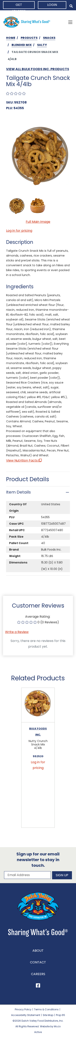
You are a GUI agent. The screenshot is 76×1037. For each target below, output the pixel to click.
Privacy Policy (23, 1009)
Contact (38, 962)
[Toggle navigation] (70, 22)
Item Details (18, 492)
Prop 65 (60, 1015)
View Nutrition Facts (22, 460)
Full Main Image (38, 221)
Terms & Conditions (46, 1009)
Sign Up (62, 875)
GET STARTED (19, 5)
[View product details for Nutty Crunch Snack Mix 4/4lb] (38, 705)
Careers (38, 974)
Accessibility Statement (25, 1015)
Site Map (48, 1015)
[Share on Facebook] (38, 986)
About (38, 950)
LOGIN (52, 4)
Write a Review (17, 632)
